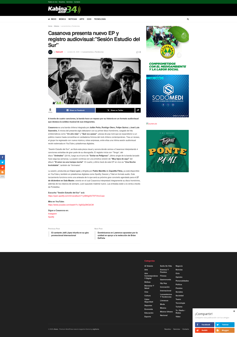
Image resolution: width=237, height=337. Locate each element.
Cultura (147, 295)
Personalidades (182, 280)
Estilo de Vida (166, 266)
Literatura (164, 300)
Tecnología (100, 19)
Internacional (165, 290)
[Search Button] (188, 19)
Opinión (179, 277)
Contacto (77, 2)
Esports (147, 316)
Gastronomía (165, 279)
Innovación (165, 287)
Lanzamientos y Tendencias (70, 26)
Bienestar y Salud (149, 286)
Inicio (53, 19)
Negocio (179, 266)
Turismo (179, 306)
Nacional (164, 315)
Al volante (148, 266)
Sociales (179, 292)
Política (179, 284)
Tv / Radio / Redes (180, 311)
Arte (81, 19)
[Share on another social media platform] (138, 110)
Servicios (69, 2)
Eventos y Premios (164, 270)
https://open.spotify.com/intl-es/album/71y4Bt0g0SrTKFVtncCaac (76, 195)
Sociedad (180, 295)
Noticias (73, 19)
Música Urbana (166, 311)
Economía (148, 309)
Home (50, 26)
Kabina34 (59, 52)
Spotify (51, 216)
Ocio (89, 19)
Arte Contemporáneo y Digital (151, 275)
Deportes (148, 305)
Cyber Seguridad (148, 300)
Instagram (52, 213)
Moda (162, 304)
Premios (179, 288)
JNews (55, 329)
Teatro (178, 299)
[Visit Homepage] (64, 10)
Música (62, 19)
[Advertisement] (70, 276)
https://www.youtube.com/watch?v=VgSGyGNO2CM (71, 204)
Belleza (147, 282)
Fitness (163, 276)
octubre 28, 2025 (73, 52)
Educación (148, 313)
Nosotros (62, 2)
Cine (146, 292)
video (178, 316)
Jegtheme (95, 329)
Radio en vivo (52, 2)
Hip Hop (163, 283)
